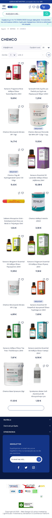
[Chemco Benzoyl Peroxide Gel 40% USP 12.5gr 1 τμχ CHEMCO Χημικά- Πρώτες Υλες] (38, 114)
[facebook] (18, 467)
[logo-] (12, 7)
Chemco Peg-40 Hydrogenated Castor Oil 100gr (13, 177)
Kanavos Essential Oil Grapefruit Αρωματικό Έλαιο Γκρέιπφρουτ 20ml (38, 307)
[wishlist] (34, 7)
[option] (26, 1)
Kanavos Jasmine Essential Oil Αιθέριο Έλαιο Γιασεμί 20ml (38, 350)
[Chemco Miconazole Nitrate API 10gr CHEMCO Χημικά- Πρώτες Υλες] (13, 114)
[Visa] (13, 491)
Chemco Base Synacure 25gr (14, 391)
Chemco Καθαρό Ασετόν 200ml (38, 219)
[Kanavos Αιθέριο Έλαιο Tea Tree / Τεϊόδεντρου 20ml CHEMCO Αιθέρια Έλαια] (13, 331)
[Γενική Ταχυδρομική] (14, 486)
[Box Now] (34, 491)
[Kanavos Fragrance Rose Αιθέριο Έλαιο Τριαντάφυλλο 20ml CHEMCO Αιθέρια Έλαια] (13, 71)
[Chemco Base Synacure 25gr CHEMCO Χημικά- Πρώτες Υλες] (13, 374)
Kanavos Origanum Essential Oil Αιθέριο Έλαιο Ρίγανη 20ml (38, 264)
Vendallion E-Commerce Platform (36, 513)
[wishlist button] (22, 63)
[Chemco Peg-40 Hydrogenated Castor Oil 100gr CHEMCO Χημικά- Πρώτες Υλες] (13, 158)
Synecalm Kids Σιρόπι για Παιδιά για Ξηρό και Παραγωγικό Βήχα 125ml (38, 91)
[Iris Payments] (28, 491)
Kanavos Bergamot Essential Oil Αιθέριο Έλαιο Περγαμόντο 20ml (14, 264)
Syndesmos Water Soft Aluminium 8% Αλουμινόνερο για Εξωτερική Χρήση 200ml (38, 394)
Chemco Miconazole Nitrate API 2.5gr (13, 306)
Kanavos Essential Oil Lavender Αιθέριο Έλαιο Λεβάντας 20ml (38, 177)
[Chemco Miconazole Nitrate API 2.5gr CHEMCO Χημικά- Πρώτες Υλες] (13, 287)
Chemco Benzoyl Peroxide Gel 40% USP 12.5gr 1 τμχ (38, 133)
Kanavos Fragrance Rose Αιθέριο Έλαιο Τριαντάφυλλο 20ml (13, 91)
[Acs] (29, 486)
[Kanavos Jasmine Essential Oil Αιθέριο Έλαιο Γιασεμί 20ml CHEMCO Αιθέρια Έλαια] (38, 331)
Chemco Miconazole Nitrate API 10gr (13, 133)
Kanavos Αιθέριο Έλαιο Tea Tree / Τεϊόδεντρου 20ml (13, 349)
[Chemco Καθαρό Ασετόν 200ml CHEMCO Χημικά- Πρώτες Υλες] (38, 201)
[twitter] (26, 467)
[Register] (39, 459)
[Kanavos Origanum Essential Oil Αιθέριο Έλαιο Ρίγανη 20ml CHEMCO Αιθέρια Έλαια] (38, 244)
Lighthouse (7, 513)
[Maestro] (20, 491)
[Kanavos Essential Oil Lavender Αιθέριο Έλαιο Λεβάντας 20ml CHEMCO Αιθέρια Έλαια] (38, 158)
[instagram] (33, 467)
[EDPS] (41, 486)
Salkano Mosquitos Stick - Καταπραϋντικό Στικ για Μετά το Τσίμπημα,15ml (14, 221)
